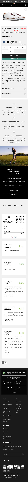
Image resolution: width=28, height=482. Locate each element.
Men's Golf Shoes (7, 401)
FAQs (17, 412)
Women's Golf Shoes (7, 412)
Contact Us (19, 401)
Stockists (5, 431)
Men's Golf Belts (7, 404)
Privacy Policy (14, 473)
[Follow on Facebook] (4, 461)
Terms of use (6, 473)
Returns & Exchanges (18, 405)
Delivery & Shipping (18, 409)
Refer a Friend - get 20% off (7, 437)
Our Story (5, 428)
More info (14, 392)
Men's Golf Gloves (6, 407)
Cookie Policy (6, 475)
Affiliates (5, 434)
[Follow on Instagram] (8, 461)
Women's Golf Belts (7, 416)
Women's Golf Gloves (7, 420)
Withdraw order (15, 475)
